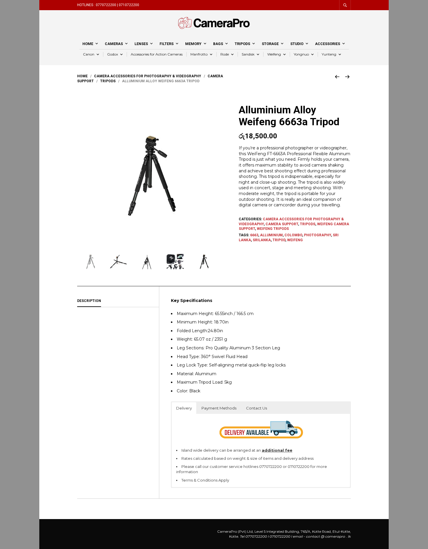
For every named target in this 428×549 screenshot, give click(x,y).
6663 (254, 235)
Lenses (141, 44)
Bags (218, 44)
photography (317, 235)
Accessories (327, 44)
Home (87, 44)
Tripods (242, 44)
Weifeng (274, 54)
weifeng (295, 240)
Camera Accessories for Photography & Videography (147, 76)
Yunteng (329, 54)
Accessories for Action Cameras (157, 54)
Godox (112, 54)
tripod (279, 240)
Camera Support (282, 224)
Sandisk (248, 54)
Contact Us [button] (256, 408)
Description (89, 301)
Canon (88, 54)
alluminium (271, 235)
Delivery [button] (184, 408)
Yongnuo (301, 54)
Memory (193, 44)
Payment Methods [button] (218, 408)
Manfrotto (199, 54)
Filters (167, 44)
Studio (296, 44)
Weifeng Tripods (273, 229)
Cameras (114, 44)
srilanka (262, 240)
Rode (224, 54)
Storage (270, 44)
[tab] (118, 301)
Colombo (293, 235)
